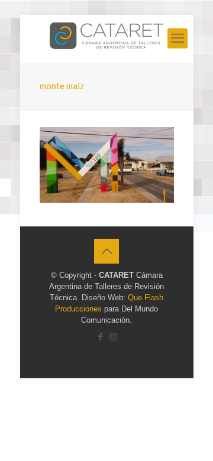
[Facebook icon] (100, 337)
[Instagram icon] (112, 337)
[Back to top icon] (106, 251)
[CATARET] (107, 38)
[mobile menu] (177, 38)
